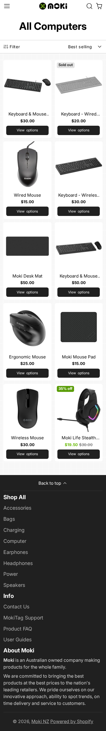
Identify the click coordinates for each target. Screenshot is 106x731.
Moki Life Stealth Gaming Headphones (79, 422)
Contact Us (16, 607)
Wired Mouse (27, 180)
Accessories (17, 508)
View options (27, 130)
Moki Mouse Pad (79, 342)
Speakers (14, 585)
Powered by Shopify (71, 721)
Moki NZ (40, 721)
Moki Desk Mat (27, 261)
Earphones (15, 552)
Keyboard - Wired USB (79, 99)
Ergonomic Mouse (27, 342)
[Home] (53, 6)
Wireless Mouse (27, 422)
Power (10, 574)
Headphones (18, 563)
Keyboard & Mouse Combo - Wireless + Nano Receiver (79, 261)
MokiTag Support (23, 618)
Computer (14, 541)
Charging (14, 530)
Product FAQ (17, 629)
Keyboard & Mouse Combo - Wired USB (27, 99)
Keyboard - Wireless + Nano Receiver (79, 180)
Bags (9, 519)
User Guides (17, 639)
